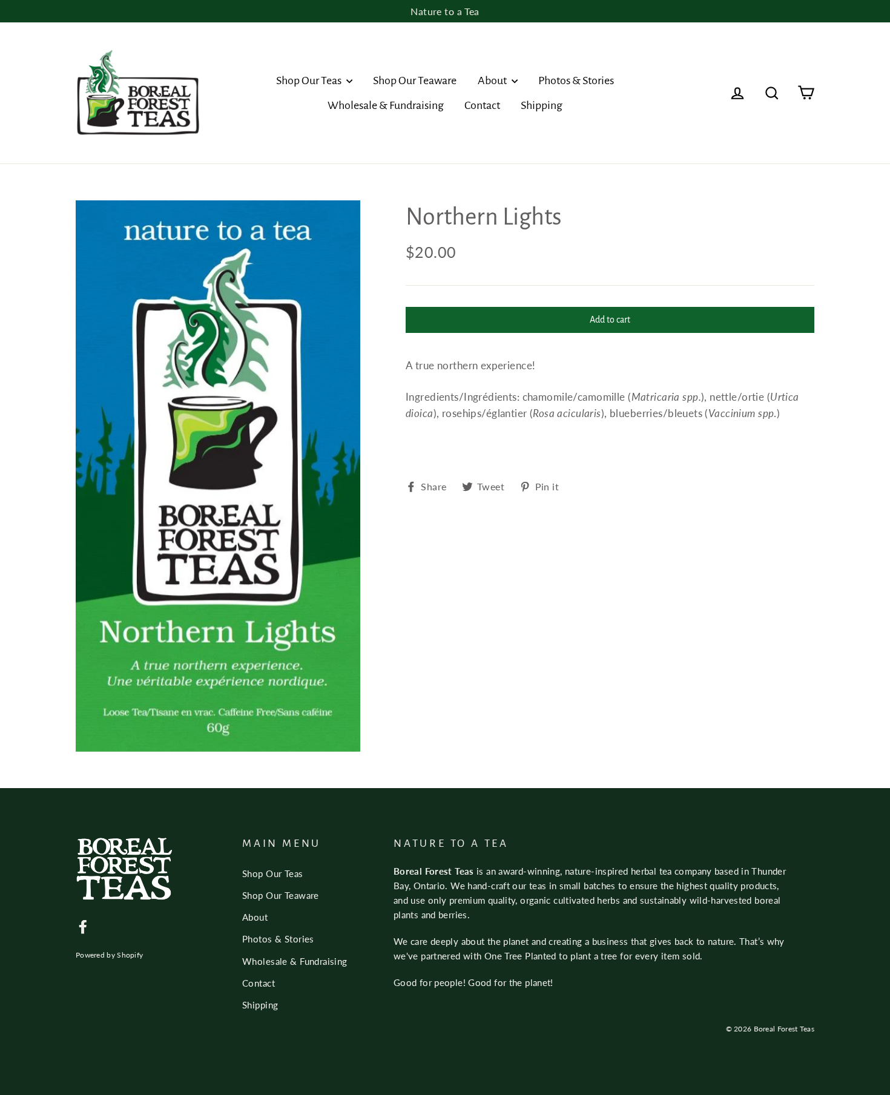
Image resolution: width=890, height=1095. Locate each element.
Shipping (541, 105)
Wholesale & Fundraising (386, 105)
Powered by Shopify (109, 954)
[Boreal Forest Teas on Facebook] (83, 925)
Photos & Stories (576, 80)
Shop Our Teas (309, 80)
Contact (482, 105)
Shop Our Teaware (415, 80)
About (493, 80)
